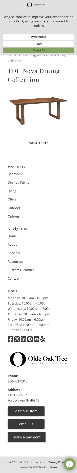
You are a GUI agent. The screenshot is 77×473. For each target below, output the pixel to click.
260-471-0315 (17, 381)
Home (12, 236)
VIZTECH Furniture (45, 467)
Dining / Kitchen (19, 182)
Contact (13, 278)
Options (14, 216)
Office (12, 199)
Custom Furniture (21, 270)
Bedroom (15, 174)
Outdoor (14, 208)
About (12, 244)
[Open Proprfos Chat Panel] (69, 464)
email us (26, 424)
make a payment (26, 437)
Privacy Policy (57, 462)
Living (12, 191)
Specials (14, 253)
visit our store (26, 411)
